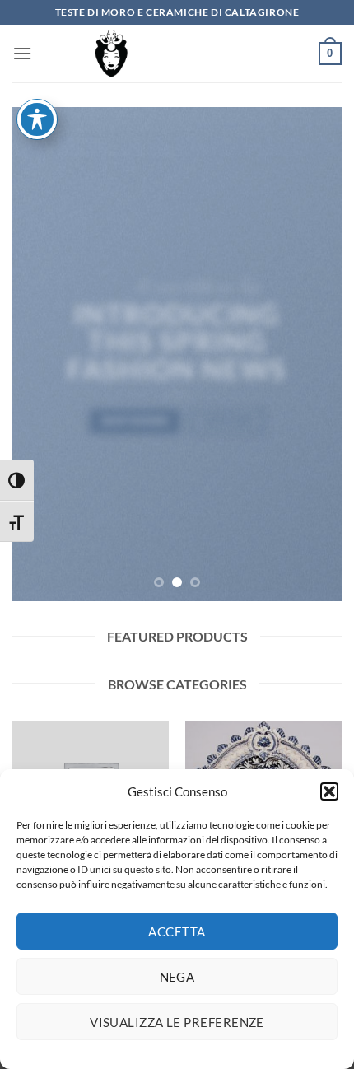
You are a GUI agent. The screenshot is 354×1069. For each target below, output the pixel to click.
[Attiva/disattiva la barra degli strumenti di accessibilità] (37, 119)
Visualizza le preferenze (177, 1022)
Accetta (176, 931)
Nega (177, 976)
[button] (329, 791)
